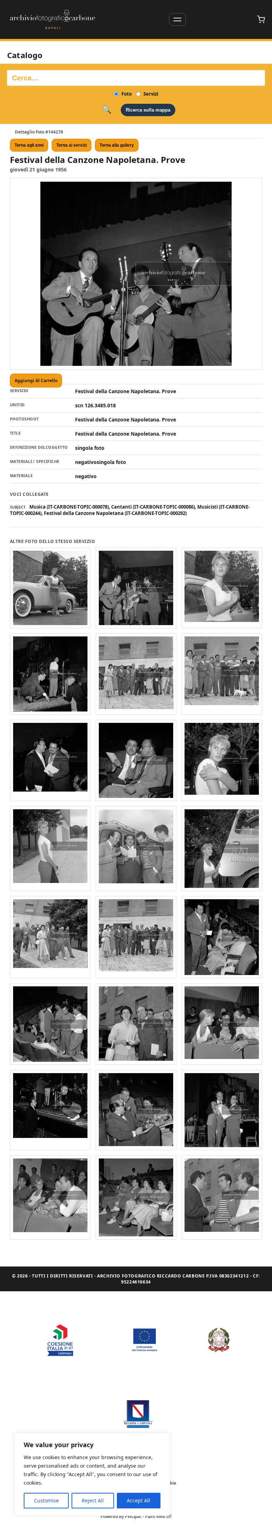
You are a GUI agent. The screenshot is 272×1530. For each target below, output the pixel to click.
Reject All (93, 1500)
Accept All (138, 1500)
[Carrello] (261, 19)
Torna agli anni (29, 145)
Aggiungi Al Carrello (36, 381)
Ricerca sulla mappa (148, 110)
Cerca (107, 110)
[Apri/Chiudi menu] (177, 19)
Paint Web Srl (158, 1516)
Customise (46, 1500)
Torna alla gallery (117, 145)
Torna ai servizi (71, 145)
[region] (92, 1474)
